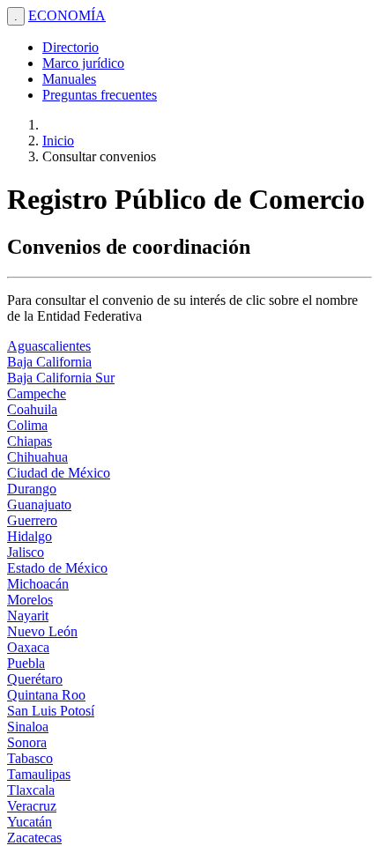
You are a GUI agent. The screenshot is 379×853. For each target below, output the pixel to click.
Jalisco (25, 552)
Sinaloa (27, 726)
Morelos (30, 599)
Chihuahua (37, 456)
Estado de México (57, 567)
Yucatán (29, 821)
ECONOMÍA (67, 15)
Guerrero (32, 520)
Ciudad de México (58, 472)
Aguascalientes (49, 345)
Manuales (69, 78)
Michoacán (38, 583)
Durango (31, 488)
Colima (27, 425)
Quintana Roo (46, 694)
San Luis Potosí (50, 710)
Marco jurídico (83, 63)
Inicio (58, 140)
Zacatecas (34, 837)
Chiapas (29, 441)
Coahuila (32, 409)
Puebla (26, 663)
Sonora (27, 742)
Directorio (70, 47)
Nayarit (27, 615)
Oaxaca (28, 647)
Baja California (49, 361)
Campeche (36, 393)
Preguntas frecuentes (99, 94)
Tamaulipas (39, 774)
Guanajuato (39, 504)
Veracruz (31, 805)
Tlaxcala (31, 790)
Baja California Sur (61, 377)
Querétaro (35, 678)
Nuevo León (42, 631)
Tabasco (30, 758)
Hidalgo (29, 536)
